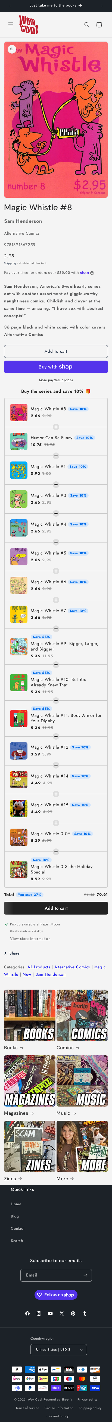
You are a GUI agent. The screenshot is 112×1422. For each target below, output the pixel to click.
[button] (11, 25)
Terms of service (27, 1408)
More (62, 1179)
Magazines (16, 1113)
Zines (10, 1179)
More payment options (56, 379)
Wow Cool (35, 1399)
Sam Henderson (51, 974)
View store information (30, 938)
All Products (38, 967)
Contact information (59, 1408)
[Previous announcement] (10, 6)
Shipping (10, 263)
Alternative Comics (72, 967)
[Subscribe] (86, 1275)
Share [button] (15, 953)
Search (17, 1240)
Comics (65, 1048)
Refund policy (59, 1416)
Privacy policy (87, 1399)
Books (11, 1048)
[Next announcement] (102, 6)
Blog (15, 1216)
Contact (17, 1228)
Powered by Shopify (57, 1399)
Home (16, 1204)
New (27, 974)
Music (63, 1113)
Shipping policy (90, 1408)
